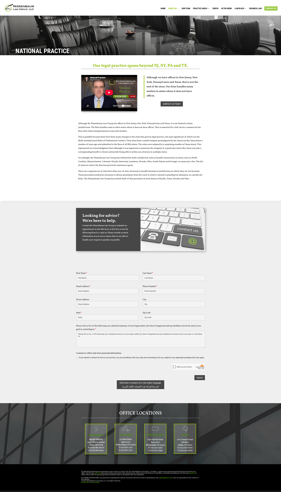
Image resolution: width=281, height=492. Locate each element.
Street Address (82, 299)
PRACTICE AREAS (200, 9)
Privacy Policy (95, 482)
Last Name (147, 273)
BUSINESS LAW (255, 9)
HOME (163, 9)
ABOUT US (172, 9)
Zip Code (147, 312)
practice (192, 473)
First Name (81, 273)
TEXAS (185, 435)
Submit (200, 377)
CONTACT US (271, 8)
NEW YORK (125, 435)
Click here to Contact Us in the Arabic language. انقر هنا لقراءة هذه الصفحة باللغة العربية (140, 384)
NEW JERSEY (96, 435)
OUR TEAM (186, 9)
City (144, 299)
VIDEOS (215, 9)
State (78, 312)
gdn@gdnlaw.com (166, 478)
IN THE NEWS (226, 9)
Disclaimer (85, 482)
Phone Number (149, 286)
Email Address (82, 286)
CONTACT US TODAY (172, 104)
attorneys (98, 473)
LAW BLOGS (239, 9)
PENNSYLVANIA (155, 435)
